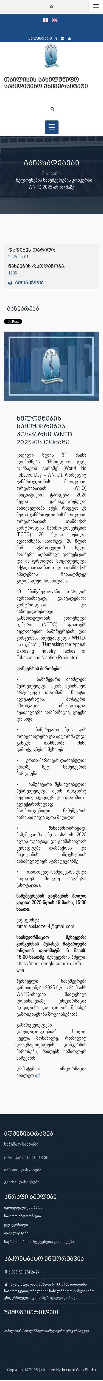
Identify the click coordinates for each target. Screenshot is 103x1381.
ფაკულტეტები (16, 1233)
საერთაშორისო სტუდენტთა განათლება (39, 1241)
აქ (37, 1075)
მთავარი (51, 173)
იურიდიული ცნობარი (23, 1207)
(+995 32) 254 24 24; (24, 1272)
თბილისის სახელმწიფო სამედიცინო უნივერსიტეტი (46, 1331)
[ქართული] (47, 20)
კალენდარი (40, 38)
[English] (56, 20)
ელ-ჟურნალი (16, 1224)
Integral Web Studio (79, 1369)
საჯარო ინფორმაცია (22, 1216)
